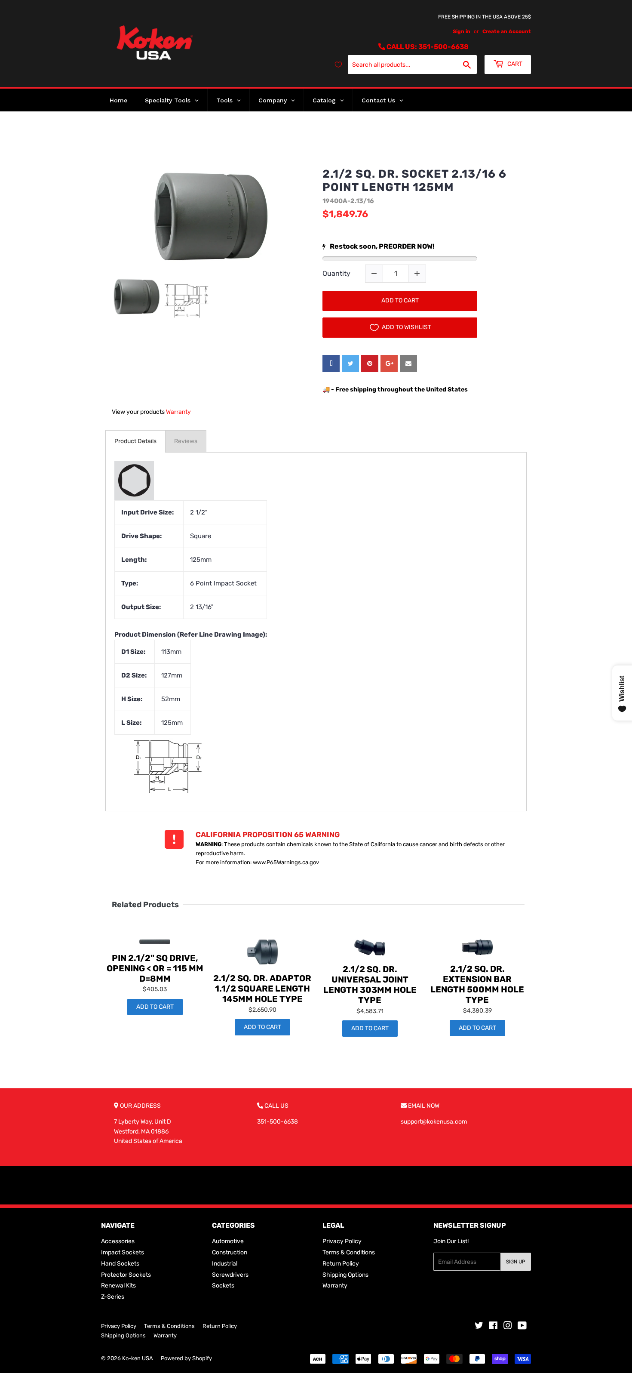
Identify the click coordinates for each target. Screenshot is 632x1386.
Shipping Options (345, 1274)
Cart (514, 64)
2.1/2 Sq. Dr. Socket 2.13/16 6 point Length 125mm (414, 180)
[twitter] (350, 363)
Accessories (118, 1241)
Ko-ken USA (137, 1358)
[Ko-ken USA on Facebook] (493, 1327)
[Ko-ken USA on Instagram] (507, 1327)
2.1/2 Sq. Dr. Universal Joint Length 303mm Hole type (370, 984)
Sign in (461, 31)
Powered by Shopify (186, 1358)
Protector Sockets (126, 1274)
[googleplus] (389, 363)
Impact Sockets (122, 1252)
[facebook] (331, 363)
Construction (229, 1252)
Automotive (228, 1241)
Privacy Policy (342, 1241)
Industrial (224, 1263)
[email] (408, 363)
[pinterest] (369, 363)
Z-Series (112, 1296)
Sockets (223, 1285)
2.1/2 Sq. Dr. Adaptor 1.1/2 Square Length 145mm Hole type (262, 988)
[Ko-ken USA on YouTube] (522, 1327)
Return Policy (340, 1263)
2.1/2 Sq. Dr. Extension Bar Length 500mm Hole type (477, 984)
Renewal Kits (118, 1285)
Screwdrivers (230, 1274)
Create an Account (506, 31)
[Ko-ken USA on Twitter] (479, 1327)
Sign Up (515, 1262)
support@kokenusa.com (434, 1121)
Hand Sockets (120, 1263)
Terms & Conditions (348, 1252)
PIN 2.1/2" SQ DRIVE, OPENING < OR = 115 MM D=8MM (155, 968)
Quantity (336, 273)
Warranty (178, 412)
